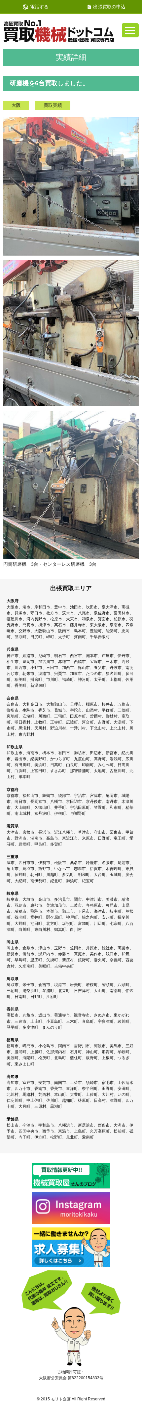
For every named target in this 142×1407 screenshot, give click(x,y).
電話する (39, 6)
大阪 (16, 105)
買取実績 (53, 105)
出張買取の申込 (109, 6)
